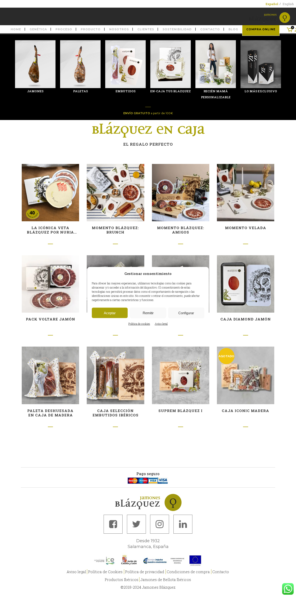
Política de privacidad (144, 571)
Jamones (35, 91)
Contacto (220, 571)
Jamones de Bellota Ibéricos (165, 579)
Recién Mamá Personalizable (216, 94)
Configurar (186, 313)
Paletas (80, 91)
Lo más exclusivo (260, 91)
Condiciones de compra (188, 571)
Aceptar (110, 313)
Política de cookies (139, 324)
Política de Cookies (105, 571)
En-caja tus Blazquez (170, 91)
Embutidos (126, 91)
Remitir (148, 313)
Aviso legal (161, 324)
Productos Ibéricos (121, 579)
